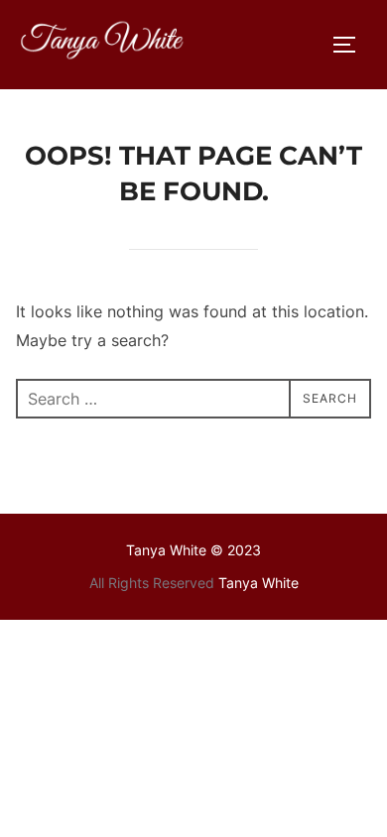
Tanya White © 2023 (193, 549)
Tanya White (258, 582)
